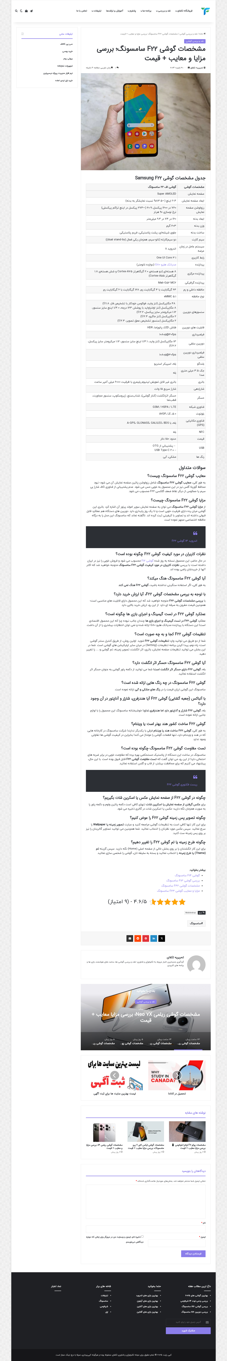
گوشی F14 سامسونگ (187, 876)
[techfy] (205, 11)
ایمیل (202, 1237)
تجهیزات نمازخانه (65, 66)
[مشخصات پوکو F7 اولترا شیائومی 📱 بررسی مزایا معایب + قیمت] (187, 1131)
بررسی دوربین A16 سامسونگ (194, 1312)
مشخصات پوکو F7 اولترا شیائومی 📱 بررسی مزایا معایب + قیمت (188, 1146)
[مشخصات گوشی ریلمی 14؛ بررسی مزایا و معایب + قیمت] (104, 1131)
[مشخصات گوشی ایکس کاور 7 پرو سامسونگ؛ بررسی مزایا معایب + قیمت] (145, 1131)
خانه (201, 34)
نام (203, 1222)
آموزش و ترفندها (114, 10)
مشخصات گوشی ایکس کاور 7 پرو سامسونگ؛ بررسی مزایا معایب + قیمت (146, 1146)
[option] (146, 1017)
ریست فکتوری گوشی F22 (182, 785)
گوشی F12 (148, 561)
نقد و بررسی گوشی (188, 34)
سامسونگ (195, 923)
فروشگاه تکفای (184, 10)
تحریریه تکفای (196, 68)
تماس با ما (81, 10)
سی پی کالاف (66, 44)
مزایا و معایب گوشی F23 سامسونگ (178, 891)
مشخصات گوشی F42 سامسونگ (180, 886)
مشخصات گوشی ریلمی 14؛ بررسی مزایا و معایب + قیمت (104, 1146)
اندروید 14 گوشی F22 (184, 541)
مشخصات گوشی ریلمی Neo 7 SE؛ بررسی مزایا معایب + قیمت (146, 1017)
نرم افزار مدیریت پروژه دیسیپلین (58, 73)
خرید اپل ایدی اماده (64, 80)
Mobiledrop (190, 912)
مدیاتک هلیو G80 (165, 265)
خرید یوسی (67, 51)
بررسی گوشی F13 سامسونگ (183, 881)
